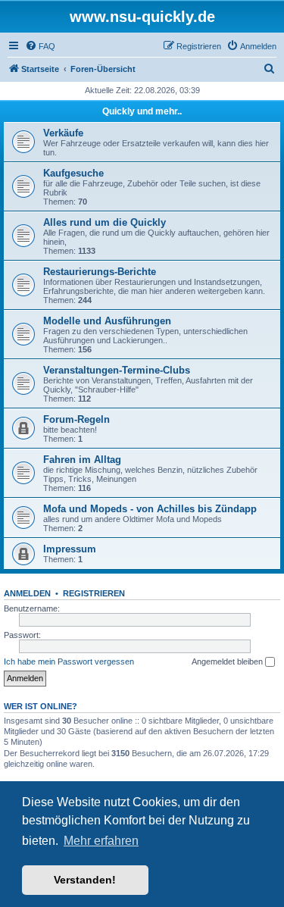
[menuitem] (40, 46)
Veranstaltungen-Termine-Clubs (116, 370)
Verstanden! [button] (85, 880)
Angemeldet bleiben (228, 661)
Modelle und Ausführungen (107, 321)
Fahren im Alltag (82, 459)
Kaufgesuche (73, 173)
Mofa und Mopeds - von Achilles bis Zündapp (150, 508)
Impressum (69, 549)
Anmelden (27, 593)
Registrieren (94, 593)
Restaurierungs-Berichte (99, 271)
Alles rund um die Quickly (104, 222)
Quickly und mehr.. (142, 111)
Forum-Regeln (76, 419)
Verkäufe (63, 133)
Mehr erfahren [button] (101, 840)
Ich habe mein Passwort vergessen (69, 661)
